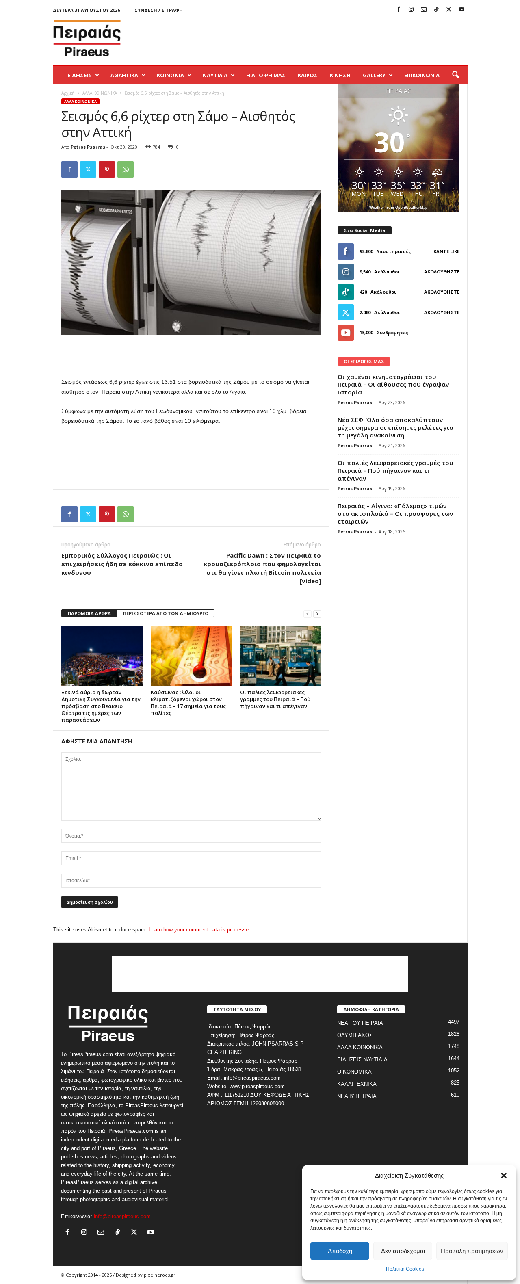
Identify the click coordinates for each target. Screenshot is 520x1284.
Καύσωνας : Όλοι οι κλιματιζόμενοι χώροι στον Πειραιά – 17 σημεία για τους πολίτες (188, 703)
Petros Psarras (88, 147)
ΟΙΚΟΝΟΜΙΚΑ (354, 1072)
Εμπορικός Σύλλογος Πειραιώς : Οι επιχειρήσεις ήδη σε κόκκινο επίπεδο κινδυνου (122, 563)
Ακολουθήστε (441, 271)
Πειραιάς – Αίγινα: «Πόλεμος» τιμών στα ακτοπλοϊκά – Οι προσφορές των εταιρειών (395, 513)
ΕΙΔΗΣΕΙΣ (79, 75)
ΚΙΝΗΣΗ (340, 75)
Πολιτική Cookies (405, 1269)
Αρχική (68, 93)
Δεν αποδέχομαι (403, 1250)
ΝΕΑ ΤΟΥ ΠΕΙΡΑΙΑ (360, 1023)
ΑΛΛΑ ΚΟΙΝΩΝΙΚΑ (99, 93)
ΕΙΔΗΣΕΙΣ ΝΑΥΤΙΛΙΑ (362, 1060)
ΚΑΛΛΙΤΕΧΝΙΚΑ (357, 1084)
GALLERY (374, 75)
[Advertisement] (320, 38)
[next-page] (317, 613)
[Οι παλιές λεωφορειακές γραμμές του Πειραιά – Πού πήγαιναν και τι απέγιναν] (280, 656)
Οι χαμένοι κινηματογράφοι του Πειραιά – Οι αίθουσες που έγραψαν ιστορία (393, 384)
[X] (449, 10)
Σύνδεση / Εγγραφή (158, 10)
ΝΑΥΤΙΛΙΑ (215, 75)
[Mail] (424, 10)
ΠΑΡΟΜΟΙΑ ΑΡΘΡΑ (89, 613)
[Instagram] (411, 10)
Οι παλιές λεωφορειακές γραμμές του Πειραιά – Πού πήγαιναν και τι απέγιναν (275, 699)
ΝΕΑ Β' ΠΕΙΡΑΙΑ (357, 1096)
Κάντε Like (446, 251)
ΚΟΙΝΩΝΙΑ (170, 75)
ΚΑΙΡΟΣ (308, 75)
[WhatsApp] (125, 169)
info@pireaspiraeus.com (122, 1216)
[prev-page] (307, 613)
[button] (504, 1175)
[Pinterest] (107, 169)
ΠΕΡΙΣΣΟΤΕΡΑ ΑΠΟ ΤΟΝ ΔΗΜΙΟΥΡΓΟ (165, 613)
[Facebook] (398, 10)
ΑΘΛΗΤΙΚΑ (124, 75)
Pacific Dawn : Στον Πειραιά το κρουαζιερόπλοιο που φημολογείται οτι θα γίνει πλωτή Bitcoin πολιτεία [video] (262, 568)
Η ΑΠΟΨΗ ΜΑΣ (266, 75)
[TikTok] (436, 10)
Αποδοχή (340, 1250)
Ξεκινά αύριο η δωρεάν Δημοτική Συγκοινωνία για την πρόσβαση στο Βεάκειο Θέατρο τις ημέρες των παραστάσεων (101, 706)
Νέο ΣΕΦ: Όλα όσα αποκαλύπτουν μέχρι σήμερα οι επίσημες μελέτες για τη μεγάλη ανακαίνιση (395, 427)
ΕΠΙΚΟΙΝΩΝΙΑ (422, 75)
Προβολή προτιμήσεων (472, 1250)
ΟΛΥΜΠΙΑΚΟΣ (355, 1035)
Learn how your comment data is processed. (201, 930)
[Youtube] (461, 10)
